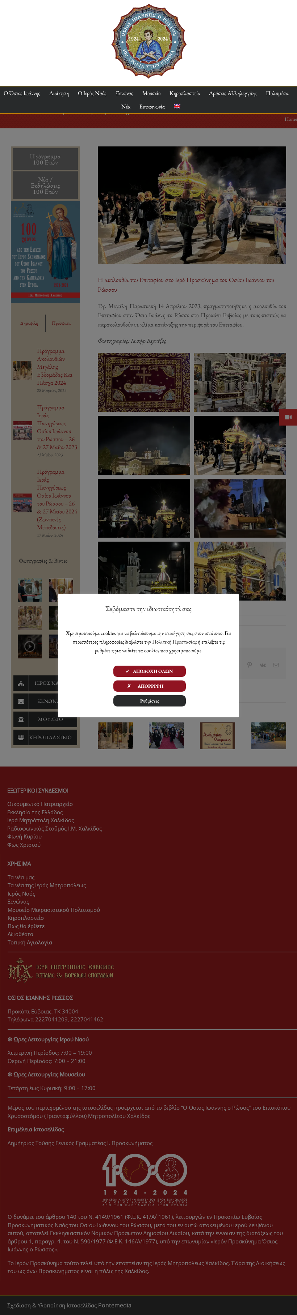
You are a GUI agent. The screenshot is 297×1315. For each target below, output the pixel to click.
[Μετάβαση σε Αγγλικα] (177, 106)
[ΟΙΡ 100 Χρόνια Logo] (149, 6)
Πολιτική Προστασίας (174, 641)
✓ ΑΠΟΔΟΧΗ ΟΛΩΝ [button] (149, 671)
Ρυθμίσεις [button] (149, 701)
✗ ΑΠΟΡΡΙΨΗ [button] (149, 686)
